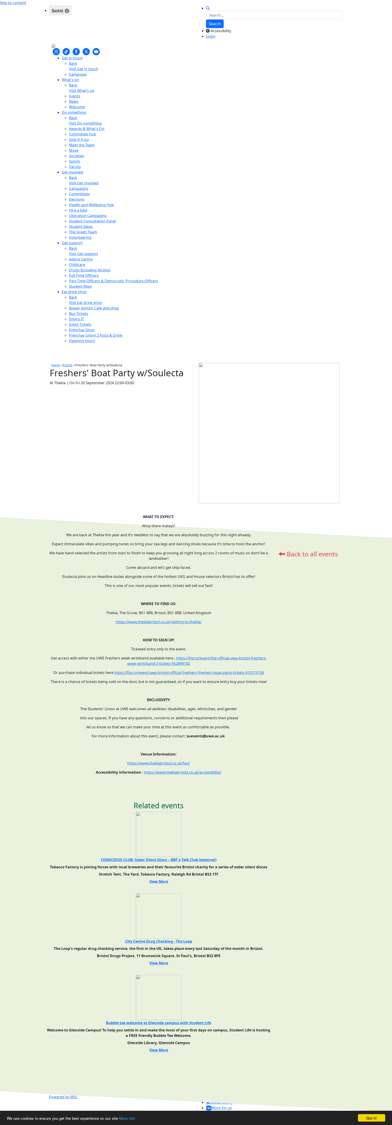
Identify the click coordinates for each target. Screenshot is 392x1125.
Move (73, 150)
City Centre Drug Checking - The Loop (158, 941)
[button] (219, 1107)
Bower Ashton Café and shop (94, 308)
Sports (74, 161)
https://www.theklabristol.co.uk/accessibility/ (182, 772)
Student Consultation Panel (92, 221)
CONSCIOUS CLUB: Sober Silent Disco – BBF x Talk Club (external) (158, 859)
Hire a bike (78, 210)
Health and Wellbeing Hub (91, 204)
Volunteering (80, 237)
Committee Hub (82, 134)
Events (74, 96)
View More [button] (158, 881)
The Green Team (83, 231)
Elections (76, 199)
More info (127, 1118)
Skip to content (13, 2)
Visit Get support (83, 253)
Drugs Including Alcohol (89, 270)
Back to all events (311, 554)
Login (211, 36)
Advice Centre (81, 259)
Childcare (77, 264)
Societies (76, 155)
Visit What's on (81, 90)
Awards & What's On (86, 128)
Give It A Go (79, 139)
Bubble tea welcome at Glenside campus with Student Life (158, 1022)
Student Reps (80, 286)
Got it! (371, 1118)
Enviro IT (76, 318)
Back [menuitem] (73, 63)
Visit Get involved (83, 183)
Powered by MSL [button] (63, 1096)
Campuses (78, 74)
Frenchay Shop (81, 329)
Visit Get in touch (83, 68)
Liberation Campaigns (88, 215)
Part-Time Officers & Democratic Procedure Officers (113, 280)
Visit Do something (85, 123)
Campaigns (78, 188)
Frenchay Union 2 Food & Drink (95, 335)
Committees (79, 193)
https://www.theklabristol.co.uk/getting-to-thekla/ (159, 621)
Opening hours (82, 340)
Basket (57, 10)
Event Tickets (80, 324)
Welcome (77, 106)
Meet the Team (82, 144)
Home (55, 365)
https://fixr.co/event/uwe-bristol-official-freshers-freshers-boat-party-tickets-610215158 (189, 672)
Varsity (75, 166)
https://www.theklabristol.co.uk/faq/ (158, 763)
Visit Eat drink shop (85, 302)
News (73, 101)
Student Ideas (81, 226)
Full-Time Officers (84, 275)
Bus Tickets (78, 313)
